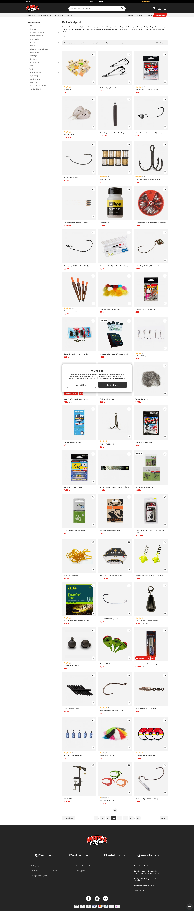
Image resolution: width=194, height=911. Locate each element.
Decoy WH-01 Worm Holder (73, 487)
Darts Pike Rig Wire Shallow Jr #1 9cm (76, 399)
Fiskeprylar (31, 15)
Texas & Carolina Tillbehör (37, 86)
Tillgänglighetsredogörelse (39, 876)
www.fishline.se (139, 880)
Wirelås (31, 69)
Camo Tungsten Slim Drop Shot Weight (112, 133)
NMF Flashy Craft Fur (107, 755)
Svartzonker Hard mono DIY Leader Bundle (114, 354)
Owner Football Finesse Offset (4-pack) (148, 133)
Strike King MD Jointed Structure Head (148, 266)
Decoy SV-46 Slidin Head (143, 442)
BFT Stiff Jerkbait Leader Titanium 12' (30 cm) (115, 487)
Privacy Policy (104, 378)
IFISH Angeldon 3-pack (107, 399)
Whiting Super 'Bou (141, 399)
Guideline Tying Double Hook (109, 88)
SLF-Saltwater (68, 89)
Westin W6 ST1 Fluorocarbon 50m (111, 576)
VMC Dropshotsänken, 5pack (74, 755)
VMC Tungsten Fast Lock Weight (146, 620)
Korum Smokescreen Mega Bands (75, 530)
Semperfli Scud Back (71, 576)
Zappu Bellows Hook (71, 178)
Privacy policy (80, 871)
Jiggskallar (33, 29)
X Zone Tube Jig (140, 356)
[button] (153, 1)
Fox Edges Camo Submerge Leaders (76, 222)
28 (131, 818)
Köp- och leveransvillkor (84, 866)
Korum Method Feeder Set (144, 487)
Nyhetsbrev (34, 871)
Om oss (55, 871)
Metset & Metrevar (35, 72)
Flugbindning (33, 76)
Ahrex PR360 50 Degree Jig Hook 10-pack (114, 619)
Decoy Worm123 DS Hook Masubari (147, 89)
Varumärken (140, 15)
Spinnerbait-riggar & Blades (38, 49)
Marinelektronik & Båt (45, 15)
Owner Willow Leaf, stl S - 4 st (145, 709)
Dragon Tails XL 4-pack (107, 800)
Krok (30, 25)
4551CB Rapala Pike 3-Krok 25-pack (147, 179)
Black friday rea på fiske (149, 885)
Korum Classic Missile (71, 311)
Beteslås (32, 42)
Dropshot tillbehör (35, 89)
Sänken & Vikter (34, 39)
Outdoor (70, 15)
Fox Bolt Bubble (69, 134)
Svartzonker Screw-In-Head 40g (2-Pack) (149, 576)
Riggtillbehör (33, 59)
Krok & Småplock (34, 22)
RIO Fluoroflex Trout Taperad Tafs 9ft (76, 620)
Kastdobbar (33, 82)
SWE (33, 2)
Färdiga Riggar (34, 62)
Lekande (32, 45)
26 (120, 818)
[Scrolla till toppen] (115, 810)
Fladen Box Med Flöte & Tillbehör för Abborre (115, 266)
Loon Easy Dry (104, 222)
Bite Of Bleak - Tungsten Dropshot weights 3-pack (150, 531)
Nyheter (130, 15)
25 (114, 818)
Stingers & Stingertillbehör (38, 32)
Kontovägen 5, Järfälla (151, 873)
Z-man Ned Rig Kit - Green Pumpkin (76, 354)
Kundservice (108, 866)
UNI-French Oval (105, 179)
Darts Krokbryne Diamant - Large (146, 664)
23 (102, 818)
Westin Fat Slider (105, 664)
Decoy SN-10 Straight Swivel (145, 309)
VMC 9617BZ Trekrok (107, 444)
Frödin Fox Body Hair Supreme (110, 309)
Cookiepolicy (35, 866)
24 (108, 818)
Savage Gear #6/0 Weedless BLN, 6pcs (77, 266)
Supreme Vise (68, 799)
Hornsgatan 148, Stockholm (147, 871)
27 (125, 818)
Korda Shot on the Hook (72, 665)
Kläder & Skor (59, 15)
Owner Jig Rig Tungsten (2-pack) (146, 799)
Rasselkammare (34, 79)
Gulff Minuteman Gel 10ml (72, 442)
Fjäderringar (33, 56)
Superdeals (161, 15)
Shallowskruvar (34, 52)
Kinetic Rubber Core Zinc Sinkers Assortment (150, 222)
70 (138, 818)
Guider (150, 15)
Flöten (31, 66)
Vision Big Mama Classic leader (110, 530)
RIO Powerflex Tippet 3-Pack (145, 755)
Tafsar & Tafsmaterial (36, 35)
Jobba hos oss (58, 866)
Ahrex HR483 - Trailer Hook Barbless (112, 710)
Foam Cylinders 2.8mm (71, 709)
